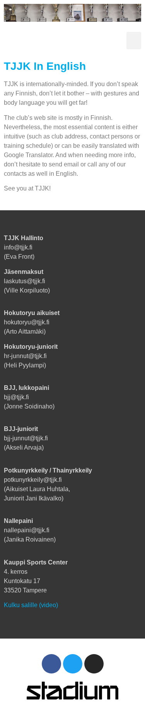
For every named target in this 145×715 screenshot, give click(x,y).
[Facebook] (51, 663)
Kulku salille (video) (31, 605)
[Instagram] (94, 663)
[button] (133, 40)
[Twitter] (72, 663)
